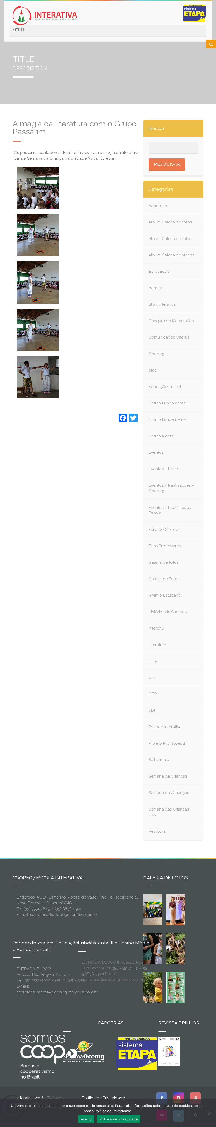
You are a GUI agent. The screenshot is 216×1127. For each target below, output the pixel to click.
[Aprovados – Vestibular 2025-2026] (176, 987)
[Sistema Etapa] (137, 1055)
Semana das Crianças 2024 (169, 812)
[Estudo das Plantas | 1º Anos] (178, 948)
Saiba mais (159, 759)
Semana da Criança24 (169, 776)
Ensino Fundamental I (169, 403)
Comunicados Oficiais (169, 337)
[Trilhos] (169, 1051)
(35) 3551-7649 (125, 968)
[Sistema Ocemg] (84, 1051)
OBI (152, 677)
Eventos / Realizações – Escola (171, 510)
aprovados (159, 271)
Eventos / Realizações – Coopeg (171, 488)
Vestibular (158, 831)
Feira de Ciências (164, 529)
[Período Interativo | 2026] (159, 987)
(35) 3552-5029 (37, 980)
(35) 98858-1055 (69, 980)
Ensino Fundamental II (169, 419)
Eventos (156, 452)
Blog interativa (162, 304)
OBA (153, 661)
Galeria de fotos (164, 562)
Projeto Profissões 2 (167, 743)
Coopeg (156, 354)
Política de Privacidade (103, 1098)
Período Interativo (165, 727)
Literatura (157, 644)
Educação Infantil (165, 386)
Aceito (86, 1119)
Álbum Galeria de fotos (170, 222)
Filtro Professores (165, 546)
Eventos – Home (164, 468)
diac (153, 370)
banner (155, 288)
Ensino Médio (161, 436)
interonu (156, 628)
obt (152, 710)
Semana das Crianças (169, 792)
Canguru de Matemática (171, 321)
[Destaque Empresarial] (48, 1056)
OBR (153, 694)
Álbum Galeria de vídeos (171, 255)
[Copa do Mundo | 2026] (155, 909)
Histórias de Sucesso (168, 611)
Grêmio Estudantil (165, 595)
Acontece (158, 205)
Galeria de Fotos (164, 579)
